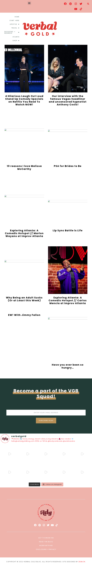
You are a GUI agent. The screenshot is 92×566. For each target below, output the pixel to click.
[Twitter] (80, 3)
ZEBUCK (81, 562)
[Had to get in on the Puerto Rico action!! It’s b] (46, 454)
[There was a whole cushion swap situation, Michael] (9, 454)
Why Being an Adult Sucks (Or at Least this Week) (24, 299)
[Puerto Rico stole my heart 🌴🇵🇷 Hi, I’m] (64, 454)
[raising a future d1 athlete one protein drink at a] (27, 472)
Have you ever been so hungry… (68, 366)
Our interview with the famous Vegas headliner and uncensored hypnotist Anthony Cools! (68, 100)
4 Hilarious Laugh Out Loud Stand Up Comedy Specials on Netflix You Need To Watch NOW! (24, 100)
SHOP (15, 40)
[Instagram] (75, 3)
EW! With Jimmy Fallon (24, 315)
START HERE (14, 20)
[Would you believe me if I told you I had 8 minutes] (64, 472)
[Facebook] (65, 3)
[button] (29, 3)
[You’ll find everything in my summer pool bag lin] (27, 454)
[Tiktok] (80, 9)
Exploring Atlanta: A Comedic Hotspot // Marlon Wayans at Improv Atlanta (24, 233)
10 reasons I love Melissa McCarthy (24, 167)
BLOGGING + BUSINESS (9, 32)
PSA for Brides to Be (67, 166)
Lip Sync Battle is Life (68, 230)
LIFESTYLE (13, 24)
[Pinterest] (70, 3)
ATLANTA (16, 37)
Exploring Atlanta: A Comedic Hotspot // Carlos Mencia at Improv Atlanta (68, 300)
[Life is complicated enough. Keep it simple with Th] (82, 472)
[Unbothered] (9, 472)
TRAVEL (14, 28)
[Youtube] (75, 9)
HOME (17, 17)
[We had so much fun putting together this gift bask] (82, 454)
